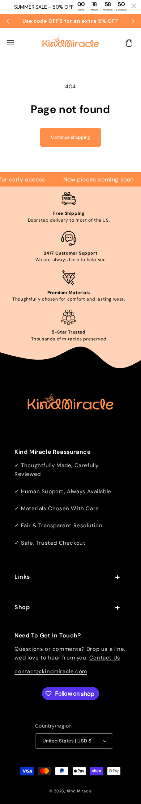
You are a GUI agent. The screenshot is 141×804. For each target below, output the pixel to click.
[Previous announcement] (8, 21)
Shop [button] (22, 607)
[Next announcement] (133, 21)
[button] (10, 43)
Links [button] (22, 577)
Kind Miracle (79, 790)
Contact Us (104, 657)
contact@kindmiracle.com (50, 671)
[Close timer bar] (134, 6)
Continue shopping (70, 137)
